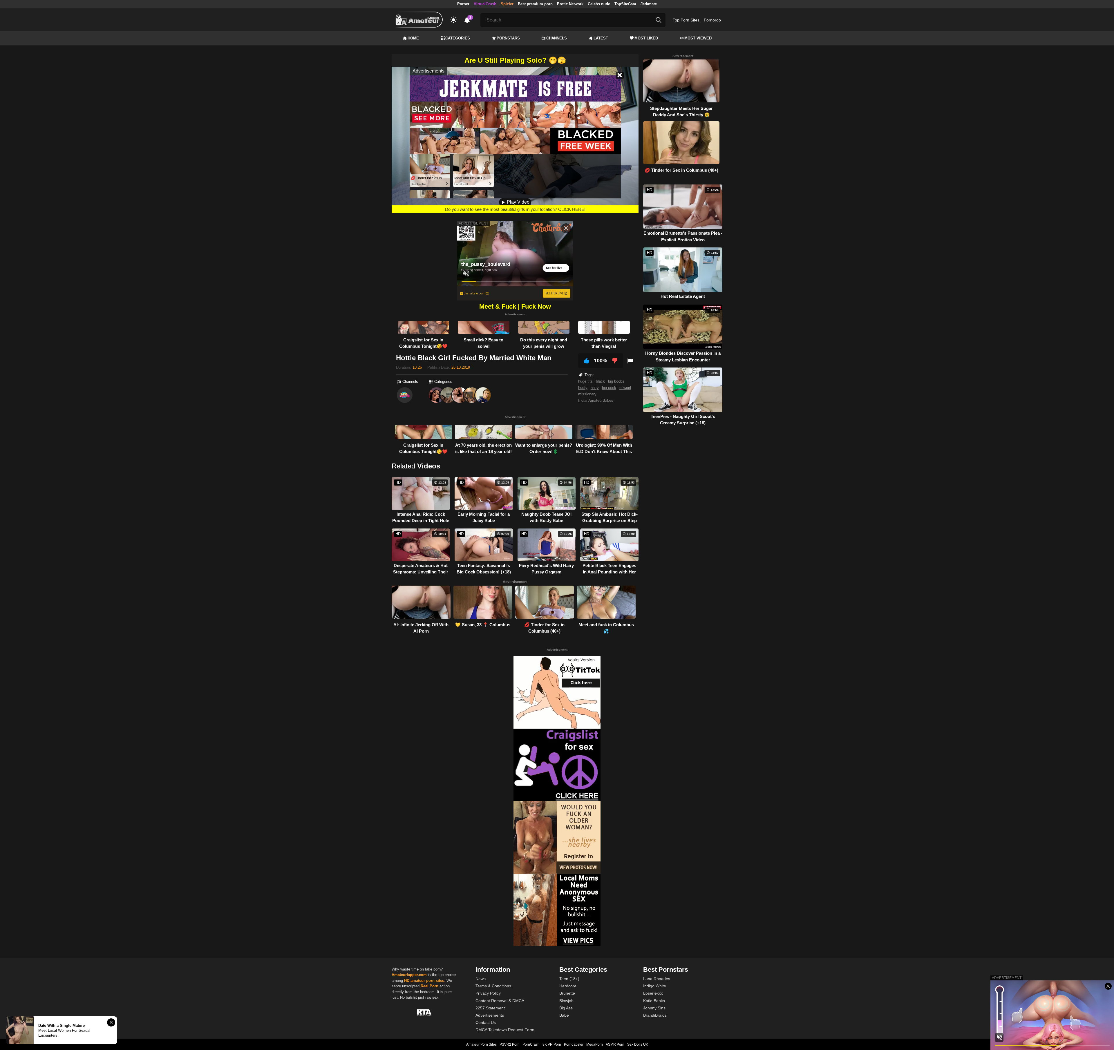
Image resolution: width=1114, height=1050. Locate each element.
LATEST (601, 38)
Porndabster (573, 1044)
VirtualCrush (485, 4)
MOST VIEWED (698, 38)
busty (582, 387)
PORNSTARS (508, 38)
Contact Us (485, 1022)
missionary (587, 394)
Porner (463, 4)
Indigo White (654, 986)
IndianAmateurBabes (595, 400)
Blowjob (566, 1000)
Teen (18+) (569, 978)
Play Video (517, 202)
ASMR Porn (615, 1044)
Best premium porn (535, 4)
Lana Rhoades (656, 978)
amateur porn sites (427, 980)
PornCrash (531, 1044)
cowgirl (625, 387)
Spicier (507, 4)
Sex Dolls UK (637, 1044)
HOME (413, 38)
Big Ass (566, 1008)
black (600, 381)
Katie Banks (654, 1000)
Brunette (567, 993)
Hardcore (567, 986)
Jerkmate (649, 4)
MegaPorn (594, 1044)
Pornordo (712, 20)
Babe (564, 1015)
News (480, 978)
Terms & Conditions (493, 986)
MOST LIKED (646, 38)
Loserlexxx (653, 993)
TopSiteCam (625, 4)
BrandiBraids (655, 1015)
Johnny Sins (654, 1008)
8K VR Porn (551, 1044)
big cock (609, 387)
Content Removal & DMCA (499, 1000)
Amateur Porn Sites (481, 1044)
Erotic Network (570, 4)
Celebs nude (599, 4)
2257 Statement (490, 1008)
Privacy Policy (488, 993)
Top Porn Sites (686, 20)
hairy (595, 387)
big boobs (616, 381)
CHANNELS (556, 38)
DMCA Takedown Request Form (504, 1029)
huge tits (585, 381)
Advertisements (489, 1015)
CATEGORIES (457, 38)
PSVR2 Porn (510, 1044)
